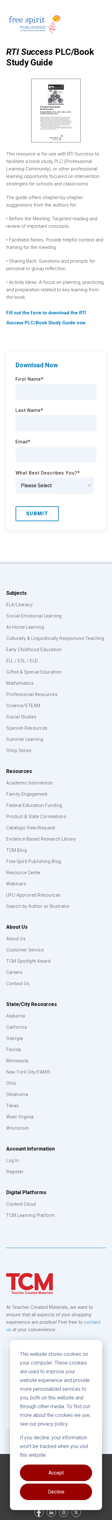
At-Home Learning (25, 627)
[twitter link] (76, 1512)
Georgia (14, 1038)
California (16, 1027)
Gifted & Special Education (34, 671)
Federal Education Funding (34, 805)
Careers (14, 972)
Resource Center (23, 872)
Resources (19, 771)
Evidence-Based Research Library (41, 838)
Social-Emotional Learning (34, 615)
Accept (56, 1473)
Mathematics (20, 683)
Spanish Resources (27, 728)
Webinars (16, 883)
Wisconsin (17, 1128)
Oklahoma (17, 1094)
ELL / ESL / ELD (22, 660)
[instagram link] (63, 1512)
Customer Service (25, 949)
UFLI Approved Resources (33, 895)
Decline (56, 1492)
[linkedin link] (51, 1512)
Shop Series (19, 750)
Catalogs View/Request (30, 827)
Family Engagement (27, 794)
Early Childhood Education (34, 649)
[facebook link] (39, 1512)
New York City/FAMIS (28, 1072)
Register (14, 1171)
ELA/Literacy (19, 604)
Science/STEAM (23, 705)
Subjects (16, 593)
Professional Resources (32, 694)
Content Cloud (21, 1204)
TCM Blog (16, 850)
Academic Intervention (29, 782)
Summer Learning (25, 739)
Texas (12, 1105)
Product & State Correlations (36, 816)
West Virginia (20, 1116)
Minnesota (17, 1060)
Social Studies (21, 716)
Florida (13, 1049)
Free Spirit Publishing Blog (33, 861)
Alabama (15, 1015)
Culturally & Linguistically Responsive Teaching (55, 638)
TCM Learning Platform (30, 1215)
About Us (17, 927)
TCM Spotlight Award (28, 961)
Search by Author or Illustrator (38, 906)
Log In (12, 1160)
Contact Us (18, 983)
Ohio (11, 1083)
